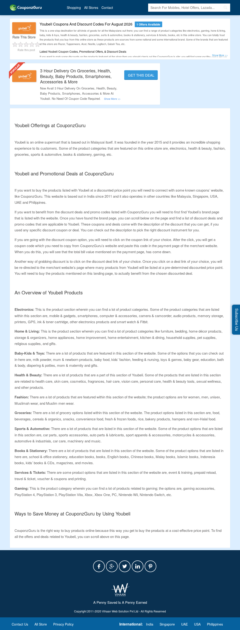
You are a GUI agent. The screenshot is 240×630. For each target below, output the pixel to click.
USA (197, 624)
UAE (184, 624)
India (149, 624)
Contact (107, 7)
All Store (40, 624)
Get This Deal (141, 75)
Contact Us (20, 624)
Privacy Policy (63, 624)
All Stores (91, 7)
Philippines (215, 624)
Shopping (74, 7)
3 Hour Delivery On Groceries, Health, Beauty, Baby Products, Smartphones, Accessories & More (76, 76)
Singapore (167, 624)
